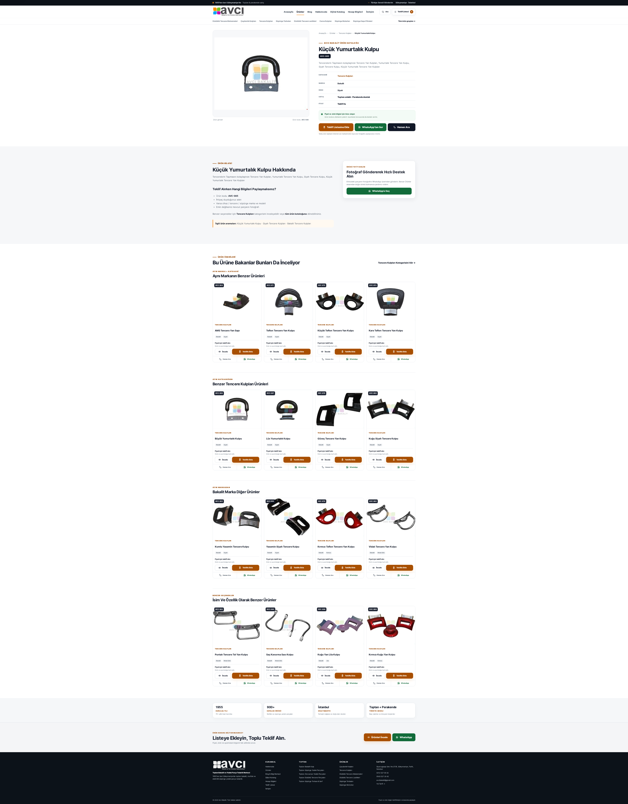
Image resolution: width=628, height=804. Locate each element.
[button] (261, 73)
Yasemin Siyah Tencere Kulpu (282, 546)
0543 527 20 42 (382, 776)
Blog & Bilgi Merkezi (272, 774)
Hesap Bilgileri (355, 12)
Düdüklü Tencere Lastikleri (305, 21)
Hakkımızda (321, 12)
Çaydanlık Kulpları (248, 21)
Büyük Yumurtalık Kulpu (228, 438)
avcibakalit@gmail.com (385, 780)
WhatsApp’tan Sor (372, 127)
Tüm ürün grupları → (406, 21)
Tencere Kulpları (266, 21)
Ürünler (300, 12)
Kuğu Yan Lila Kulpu (329, 654)
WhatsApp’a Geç (381, 191)
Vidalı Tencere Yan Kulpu (383, 546)
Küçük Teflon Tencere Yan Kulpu (336, 330)
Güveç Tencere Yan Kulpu (332, 438)
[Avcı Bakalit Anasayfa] (228, 11)
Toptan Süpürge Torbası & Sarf (311, 781)
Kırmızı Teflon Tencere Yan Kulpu (336, 546)
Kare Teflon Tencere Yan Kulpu (386, 330)
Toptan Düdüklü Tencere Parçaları (312, 777)
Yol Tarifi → (380, 784)
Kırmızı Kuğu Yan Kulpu (382, 654)
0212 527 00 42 (382, 773)
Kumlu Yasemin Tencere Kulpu (232, 546)
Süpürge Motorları (342, 21)
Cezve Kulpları (326, 21)
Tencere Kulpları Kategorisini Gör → (396, 262)
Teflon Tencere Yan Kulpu (280, 330)
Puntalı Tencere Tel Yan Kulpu (231, 654)
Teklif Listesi (270, 785)
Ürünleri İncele (379, 737)
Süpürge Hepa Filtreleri (362, 21)
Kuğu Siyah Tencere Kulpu (383, 438)
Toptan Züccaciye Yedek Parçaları (312, 774)
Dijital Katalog (337, 12)
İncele (225, 352)
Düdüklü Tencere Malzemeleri (225, 21)
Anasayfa (288, 12)
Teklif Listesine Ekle (338, 127)
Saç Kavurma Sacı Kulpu (279, 654)
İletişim (370, 12)
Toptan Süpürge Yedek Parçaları (311, 770)
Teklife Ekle (248, 352)
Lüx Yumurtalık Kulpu (278, 438)
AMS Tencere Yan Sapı (227, 330)
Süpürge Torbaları (283, 21)
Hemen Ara (403, 127)
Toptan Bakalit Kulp (306, 766)
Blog (309, 12)
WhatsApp (251, 359)
